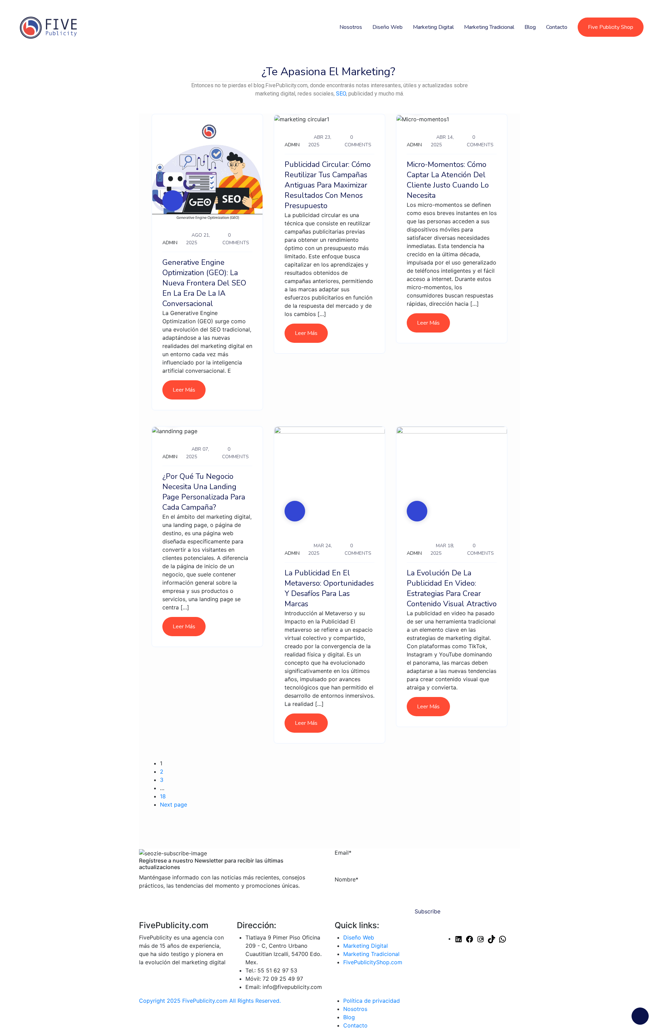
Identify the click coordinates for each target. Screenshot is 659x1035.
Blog (530, 27)
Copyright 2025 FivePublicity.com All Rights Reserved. (210, 1000)
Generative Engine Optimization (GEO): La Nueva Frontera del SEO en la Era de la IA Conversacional (204, 283)
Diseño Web (387, 27)
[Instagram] (480, 938)
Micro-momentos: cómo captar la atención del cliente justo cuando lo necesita (448, 180)
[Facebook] (469, 938)
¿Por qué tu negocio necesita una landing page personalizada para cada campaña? (203, 492)
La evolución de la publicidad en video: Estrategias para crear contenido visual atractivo (452, 588)
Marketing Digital (433, 27)
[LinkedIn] (458, 938)
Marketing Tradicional (489, 27)
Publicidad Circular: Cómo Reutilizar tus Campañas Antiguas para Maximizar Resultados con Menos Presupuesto (328, 185)
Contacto (556, 27)
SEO (341, 93)
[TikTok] (491, 938)
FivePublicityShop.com (372, 962)
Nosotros (350, 27)
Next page (173, 804)
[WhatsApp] (502, 938)
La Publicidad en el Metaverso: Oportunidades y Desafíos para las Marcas (329, 588)
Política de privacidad (371, 1000)
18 (163, 796)
